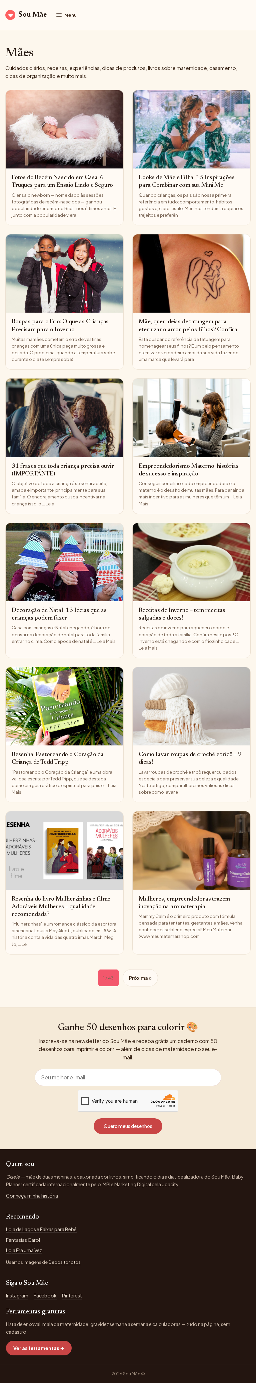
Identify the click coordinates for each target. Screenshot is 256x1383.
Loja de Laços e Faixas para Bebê (41, 1229)
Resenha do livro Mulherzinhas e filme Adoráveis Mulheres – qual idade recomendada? (61, 907)
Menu (70, 15)
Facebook (45, 1295)
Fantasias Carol (23, 1240)
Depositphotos (64, 1262)
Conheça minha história (32, 1196)
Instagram (17, 1295)
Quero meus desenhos (128, 1126)
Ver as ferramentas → (38, 1348)
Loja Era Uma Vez (24, 1250)
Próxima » (140, 978)
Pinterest (72, 1295)
